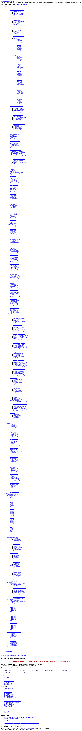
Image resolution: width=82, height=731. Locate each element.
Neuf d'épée (19, 65)
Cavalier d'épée (20, 67)
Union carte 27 (13, 192)
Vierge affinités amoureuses (18, 591)
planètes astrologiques (9, 690)
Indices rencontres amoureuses (11, 697)
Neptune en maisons (17, 575)
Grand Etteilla (12, 413)
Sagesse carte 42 (13, 209)
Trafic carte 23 (13, 188)
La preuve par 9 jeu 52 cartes (19, 367)
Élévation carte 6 (13, 170)
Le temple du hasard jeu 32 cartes (20, 364)
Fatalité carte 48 (13, 216)
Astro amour (9, 582)
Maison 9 (12, 520)
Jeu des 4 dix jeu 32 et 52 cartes (19, 349)
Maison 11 (12, 522)
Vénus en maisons (17, 569)
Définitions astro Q (13, 624)
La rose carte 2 (13, 425)
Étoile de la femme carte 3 (15, 168)
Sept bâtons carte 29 (14, 257)
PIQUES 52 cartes (13, 144)
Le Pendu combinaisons (18, 119)
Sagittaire (12, 505)
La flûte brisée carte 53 (14, 483)
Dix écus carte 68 (13, 299)
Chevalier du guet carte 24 (15, 251)
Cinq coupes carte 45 (14, 275)
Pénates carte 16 (13, 180)
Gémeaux (12, 498)
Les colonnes (16, 417)
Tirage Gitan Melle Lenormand (19, 407)
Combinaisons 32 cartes (15, 141)
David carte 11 (13, 236)
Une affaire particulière (17, 391)
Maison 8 (12, 519)
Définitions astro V (13, 629)
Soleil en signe (16, 554)
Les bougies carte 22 (14, 448)
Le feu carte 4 (13, 427)
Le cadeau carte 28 (14, 454)
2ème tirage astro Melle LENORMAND (20, 409)
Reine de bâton (20, 52)
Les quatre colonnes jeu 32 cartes (20, 352)
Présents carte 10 (13, 174)
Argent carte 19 (13, 183)
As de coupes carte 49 (14, 279)
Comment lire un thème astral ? (13, 494)
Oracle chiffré (16, 383)
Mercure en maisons (17, 568)
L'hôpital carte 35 (13, 462)
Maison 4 (12, 514)
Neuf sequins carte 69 (14, 300)
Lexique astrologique (8, 705)
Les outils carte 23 (13, 449)
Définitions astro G (13, 612)
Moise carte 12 (13, 238)
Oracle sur (15, 385)
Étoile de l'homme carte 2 (15, 165)
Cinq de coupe (19, 94)
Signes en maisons (14, 538)
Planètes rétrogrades (14, 603)
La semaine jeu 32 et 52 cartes (19, 329)
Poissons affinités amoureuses (19, 598)
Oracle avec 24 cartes (17, 392)
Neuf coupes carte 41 (14, 270)
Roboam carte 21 (13, 248)
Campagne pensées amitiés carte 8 (17, 172)
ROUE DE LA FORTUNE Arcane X (20, 21)
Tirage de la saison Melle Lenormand (20, 410)
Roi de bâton (19, 54)
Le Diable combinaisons (18, 122)
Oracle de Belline (13, 411)
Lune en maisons (16, 567)
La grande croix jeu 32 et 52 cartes (20, 317)
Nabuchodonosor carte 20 (15, 247)
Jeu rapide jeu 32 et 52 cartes (19, 348)
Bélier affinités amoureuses (18, 585)
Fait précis (15, 381)
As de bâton (19, 39)
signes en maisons (8, 692)
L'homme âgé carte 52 (14, 481)
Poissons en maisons (17, 551)
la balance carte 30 (14, 457)
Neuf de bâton (19, 48)
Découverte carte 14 (14, 178)
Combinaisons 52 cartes (15, 147)
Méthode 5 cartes (16, 384)
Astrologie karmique (11, 599)
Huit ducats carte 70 (14, 301)
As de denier (19, 73)
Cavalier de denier (20, 84)
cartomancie (18, 4)
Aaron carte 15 (13, 241)
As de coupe (19, 90)
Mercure (12, 528)
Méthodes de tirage (10, 313)
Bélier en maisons (16, 539)
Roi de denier (19, 87)
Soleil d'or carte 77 (13, 309)
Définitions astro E (13, 610)
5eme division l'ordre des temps (19, 162)
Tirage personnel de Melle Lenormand (20, 405)
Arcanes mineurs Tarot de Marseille (17, 37)
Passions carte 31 (13, 197)
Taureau (11, 497)
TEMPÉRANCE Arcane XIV (18, 25)
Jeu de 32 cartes (10, 135)
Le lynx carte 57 (13, 487)
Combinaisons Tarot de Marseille (16, 106)
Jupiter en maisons (17, 572)
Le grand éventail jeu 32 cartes (19, 363)
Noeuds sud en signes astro (10, 700)
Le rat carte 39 (13, 467)
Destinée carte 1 (13, 164)
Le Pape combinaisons (17, 111)
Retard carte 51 (13, 220)
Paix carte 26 (12, 191)
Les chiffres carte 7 (14, 431)
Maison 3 (12, 513)
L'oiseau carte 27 (13, 453)
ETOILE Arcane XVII (17, 30)
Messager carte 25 (14, 252)
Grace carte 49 (13, 217)
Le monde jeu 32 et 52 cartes (19, 321)
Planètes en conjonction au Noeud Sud (12, 701)
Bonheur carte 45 (13, 213)
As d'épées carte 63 (14, 294)
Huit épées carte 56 (14, 287)
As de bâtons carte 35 (14, 264)
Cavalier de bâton (20, 50)
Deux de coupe (20, 91)
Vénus (11, 529)
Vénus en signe (16, 557)
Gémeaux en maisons (17, 541)
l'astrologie (25, 4)
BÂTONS (15, 38)
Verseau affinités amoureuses (19, 597)
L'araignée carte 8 (13, 432)
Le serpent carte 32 (14, 459)
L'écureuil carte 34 (13, 461)
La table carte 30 (13, 196)
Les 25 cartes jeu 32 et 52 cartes (19, 320)
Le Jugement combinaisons (18, 129)
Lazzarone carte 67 (14, 297)
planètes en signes (8, 693)
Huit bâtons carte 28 (14, 256)
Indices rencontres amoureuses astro (17, 583)
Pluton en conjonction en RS (15, 647)
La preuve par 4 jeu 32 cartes (19, 369)
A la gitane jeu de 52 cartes (18, 371)
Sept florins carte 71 (14, 302)
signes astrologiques (8, 688)
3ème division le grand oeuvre (19, 159)
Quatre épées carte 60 (14, 292)
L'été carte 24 (13, 450)
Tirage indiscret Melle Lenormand (19, 406)
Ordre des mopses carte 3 (15, 227)
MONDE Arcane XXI (17, 34)
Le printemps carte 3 (14, 426)
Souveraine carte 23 (14, 250)
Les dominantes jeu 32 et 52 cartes (20, 347)
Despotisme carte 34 (14, 200)
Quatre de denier (20, 76)
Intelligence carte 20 (14, 185)
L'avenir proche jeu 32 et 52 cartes (20, 339)
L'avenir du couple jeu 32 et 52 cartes (20, 366)
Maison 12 (12, 523)
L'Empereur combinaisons (18, 110)
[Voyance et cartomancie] (13, 655)
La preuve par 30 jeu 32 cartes (19, 358)
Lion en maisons (16, 544)
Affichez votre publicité (14, 422)
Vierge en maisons (17, 545)
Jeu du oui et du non (17, 398)
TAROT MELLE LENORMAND (13, 148)
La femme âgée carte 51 (15, 480)
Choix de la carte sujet (14, 134)
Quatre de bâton (20, 42)
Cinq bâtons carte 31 (14, 259)
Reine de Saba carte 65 (14, 312)
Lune (11, 527)
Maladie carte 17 (13, 181)
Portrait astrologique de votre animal (14, 632)
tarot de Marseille (7, 677)
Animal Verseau (13, 644)
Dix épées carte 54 (14, 285)
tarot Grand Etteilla (8, 683)
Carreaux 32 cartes (14, 138)
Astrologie (6, 493)
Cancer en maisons (17, 542)
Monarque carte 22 (14, 249)
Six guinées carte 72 (14, 303)
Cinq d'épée (19, 60)
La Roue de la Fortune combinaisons (20, 117)
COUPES (15, 89)
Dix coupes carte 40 (14, 269)
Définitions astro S (13, 626)
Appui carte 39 (13, 206)
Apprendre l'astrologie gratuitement (11, 720)
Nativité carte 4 (13, 169)
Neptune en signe (16, 563)
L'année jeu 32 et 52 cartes (18, 330)
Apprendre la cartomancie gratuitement (12, 718)
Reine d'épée (19, 69)
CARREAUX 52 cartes (14, 145)
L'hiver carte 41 (13, 469)
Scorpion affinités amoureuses (19, 593)
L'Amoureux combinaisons (18, 112)
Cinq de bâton (19, 43)
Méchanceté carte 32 (14, 198)
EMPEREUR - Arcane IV (18, 14)
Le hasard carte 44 (14, 212)
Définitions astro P (13, 623)
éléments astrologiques (9, 696)
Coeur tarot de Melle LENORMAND (17, 153)
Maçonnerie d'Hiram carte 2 (15, 226)
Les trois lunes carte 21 (14, 446)
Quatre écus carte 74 (14, 305)
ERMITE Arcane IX (17, 20)
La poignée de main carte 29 (15, 455)
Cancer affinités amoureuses (19, 589)
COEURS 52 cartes (14, 146)
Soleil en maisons (16, 566)
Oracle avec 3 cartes (17, 379)
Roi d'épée (19, 71)
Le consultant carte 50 (14, 479)
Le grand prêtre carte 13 (15, 239)
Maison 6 (12, 516)
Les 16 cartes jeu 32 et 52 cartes (19, 328)
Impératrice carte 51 (14, 282)
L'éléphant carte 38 (14, 466)
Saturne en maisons (17, 573)
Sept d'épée (19, 63)
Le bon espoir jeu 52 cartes (18, 372)
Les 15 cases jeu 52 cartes (18, 353)
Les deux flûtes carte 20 (15, 445)
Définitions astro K (13, 617)
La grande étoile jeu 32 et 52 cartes (20, 365)
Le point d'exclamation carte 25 (16, 451)
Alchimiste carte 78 (14, 310)
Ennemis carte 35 (13, 201)
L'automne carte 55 (14, 485)
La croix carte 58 (13, 488)
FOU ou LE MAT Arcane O (18, 36)
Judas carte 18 (13, 244)
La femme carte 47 (14, 476)
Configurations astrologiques (12, 537)
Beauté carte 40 (13, 207)
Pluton (11, 536)
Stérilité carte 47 (13, 215)
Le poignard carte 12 (14, 436)
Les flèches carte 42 (14, 470)
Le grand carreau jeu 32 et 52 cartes (20, 346)
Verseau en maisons (17, 550)
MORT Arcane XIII (17, 24)
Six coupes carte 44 (14, 274)
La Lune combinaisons (17, 127)
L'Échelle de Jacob (17, 416)
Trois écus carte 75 (14, 306)
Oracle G (9, 423)
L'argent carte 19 (13, 444)
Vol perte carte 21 (13, 186)
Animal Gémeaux (13, 635)
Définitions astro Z (13, 630)
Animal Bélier (12, 633)
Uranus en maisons (17, 574)
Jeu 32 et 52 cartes (14, 314)
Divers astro (9, 577)
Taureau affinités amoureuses (19, 586)
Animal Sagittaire (13, 642)
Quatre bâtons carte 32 (14, 260)
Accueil (5, 6)
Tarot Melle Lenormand (14, 400)
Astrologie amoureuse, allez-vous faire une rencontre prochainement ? (19, 717)
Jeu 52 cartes (9, 142)
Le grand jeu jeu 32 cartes (18, 345)
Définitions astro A (13, 606)
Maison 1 (12, 511)
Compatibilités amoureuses (15, 584)
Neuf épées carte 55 (14, 286)
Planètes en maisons (14, 565)
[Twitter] (6, 712)
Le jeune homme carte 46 (15, 475)
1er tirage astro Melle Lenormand (19, 408)
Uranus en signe (16, 562)
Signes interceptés (13, 581)
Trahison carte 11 (13, 223)
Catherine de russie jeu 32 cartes (19, 374)
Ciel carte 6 (12, 231)
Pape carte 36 (13, 265)
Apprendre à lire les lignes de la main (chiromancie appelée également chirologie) (22, 723)
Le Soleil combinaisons (17, 128)
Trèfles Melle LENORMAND (15, 150)
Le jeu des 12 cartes (17, 390)
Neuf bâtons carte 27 (14, 255)
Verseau (11, 507)
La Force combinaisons (18, 118)
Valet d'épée (19, 68)
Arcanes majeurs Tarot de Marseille (17, 10)
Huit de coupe (19, 98)
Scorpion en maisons (17, 547)
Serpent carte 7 (13, 232)
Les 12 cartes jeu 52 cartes (18, 336)
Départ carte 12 (13, 176)
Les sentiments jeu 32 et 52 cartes (20, 331)
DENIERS (15, 72)
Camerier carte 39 (13, 268)
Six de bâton (19, 45)
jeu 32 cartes (6, 678)
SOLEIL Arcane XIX (17, 32)
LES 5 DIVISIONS (13, 154)
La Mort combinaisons (17, 120)
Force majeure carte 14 (14, 240)
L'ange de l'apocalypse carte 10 (16, 235)
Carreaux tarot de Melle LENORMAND (17, 152)
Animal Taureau (13, 634)
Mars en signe (16, 558)
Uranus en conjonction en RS (16, 650)
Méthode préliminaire (17, 415)
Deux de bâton (19, 40)
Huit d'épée (19, 64)
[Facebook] (6, 711)
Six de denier (19, 78)
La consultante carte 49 (14, 478)
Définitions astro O (13, 621)
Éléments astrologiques (14, 580)
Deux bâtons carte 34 (14, 262)
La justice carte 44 (13, 472)
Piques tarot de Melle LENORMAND (17, 151)
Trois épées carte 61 (14, 293)
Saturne (11, 532)
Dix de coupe (19, 100)
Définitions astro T (13, 627)
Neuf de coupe (19, 99)
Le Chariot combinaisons (18, 113)
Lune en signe (16, 555)
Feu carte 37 (12, 204)
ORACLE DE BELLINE (11, 163)
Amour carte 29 (13, 195)
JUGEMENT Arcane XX (18, 33)
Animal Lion (12, 637)
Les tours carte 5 (13, 428)
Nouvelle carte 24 (13, 189)
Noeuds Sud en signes (14, 600)
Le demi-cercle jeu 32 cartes (19, 341)
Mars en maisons (16, 571)
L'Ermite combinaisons (17, 116)
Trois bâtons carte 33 (14, 261)
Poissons (12, 509)
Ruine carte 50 (13, 218)
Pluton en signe (16, 564)
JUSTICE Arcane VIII (17, 19)
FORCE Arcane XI (17, 22)
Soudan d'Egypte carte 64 (15, 295)
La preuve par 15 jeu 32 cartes (19, 343)
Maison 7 (12, 518)
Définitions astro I (13, 615)
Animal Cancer (13, 636)
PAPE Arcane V (16, 15)
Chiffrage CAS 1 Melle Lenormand (20, 401)
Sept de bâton (19, 46)
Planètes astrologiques (11, 524)
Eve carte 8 (12, 233)
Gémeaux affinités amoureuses (19, 588)
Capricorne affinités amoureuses (19, 595)
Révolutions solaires (11, 646)
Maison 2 (12, 512)
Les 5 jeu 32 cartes (17, 357)
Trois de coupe (20, 92)
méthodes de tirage (8, 684)
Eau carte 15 (12, 179)
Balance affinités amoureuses (19, 592)
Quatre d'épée (19, 59)
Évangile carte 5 (13, 230)
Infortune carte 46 (13, 214)
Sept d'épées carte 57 (14, 288)
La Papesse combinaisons (18, 108)
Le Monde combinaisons (18, 130)
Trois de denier (20, 75)
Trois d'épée (19, 58)
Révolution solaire (8, 706)
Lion (11, 501)
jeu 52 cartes (6, 680)
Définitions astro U (13, 628)
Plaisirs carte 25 (13, 190)
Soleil (11, 525)
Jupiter (11, 531)
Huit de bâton (19, 47)
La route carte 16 (13, 441)
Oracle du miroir (16, 387)
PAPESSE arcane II (17, 12)
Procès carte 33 (13, 199)
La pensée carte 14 (14, 439)
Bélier (11, 496)
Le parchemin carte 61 (14, 492)
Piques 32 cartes (13, 139)
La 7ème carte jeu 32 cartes (18, 361)
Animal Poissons (13, 645)
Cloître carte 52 (13, 221)
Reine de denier (20, 86)
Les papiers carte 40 (14, 468)
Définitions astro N (13, 620)
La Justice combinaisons (18, 115)
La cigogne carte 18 (14, 443)
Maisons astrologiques (11, 510)
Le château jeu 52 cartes (18, 323)
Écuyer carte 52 (13, 283)
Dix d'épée (19, 66)
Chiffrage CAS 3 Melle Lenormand (20, 404)
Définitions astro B (13, 607)
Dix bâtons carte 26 (14, 253)
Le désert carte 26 (13, 452)
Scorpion (12, 504)
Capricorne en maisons (18, 549)
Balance (11, 503)
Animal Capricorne (13, 643)
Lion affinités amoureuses (18, 590)
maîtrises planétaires (8, 695)
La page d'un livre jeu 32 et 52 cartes (20, 335)
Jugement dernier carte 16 (15, 242)
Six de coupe (19, 95)
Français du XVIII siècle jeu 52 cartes (20, 375)
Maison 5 (12, 515)
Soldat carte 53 (13, 284)
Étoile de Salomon (16, 388)
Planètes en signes (14, 553)
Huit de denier (19, 81)
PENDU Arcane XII (17, 23)
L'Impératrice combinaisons (18, 109)
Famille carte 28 (13, 194)
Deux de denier (20, 74)
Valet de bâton (19, 51)
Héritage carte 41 (13, 208)
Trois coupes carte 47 (14, 277)
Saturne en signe (16, 560)
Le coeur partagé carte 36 (15, 463)
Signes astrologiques (11, 495)
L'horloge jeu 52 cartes (17, 325)
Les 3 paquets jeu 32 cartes (18, 356)
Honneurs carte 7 (13, 171)
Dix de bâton (19, 49)
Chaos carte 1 (13, 225)
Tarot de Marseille (13, 378)
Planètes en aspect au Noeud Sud (11, 702)
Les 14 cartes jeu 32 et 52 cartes (19, 332)
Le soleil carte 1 (13, 424)
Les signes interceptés (9, 704)
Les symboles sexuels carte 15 (16, 440)
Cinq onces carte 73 (14, 304)
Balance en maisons (17, 546)
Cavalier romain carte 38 (15, 267)
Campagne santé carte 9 (15, 173)
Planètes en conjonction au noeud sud (17, 601)
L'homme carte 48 (13, 477)
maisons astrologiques (9, 689)
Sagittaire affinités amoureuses (19, 594)
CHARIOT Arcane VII (17, 17)
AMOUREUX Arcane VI (18, 16)
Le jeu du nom (16, 393)
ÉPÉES (14, 55)
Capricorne (12, 506)
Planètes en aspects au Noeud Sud (17, 602)
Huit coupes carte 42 (14, 271)
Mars (11, 530)
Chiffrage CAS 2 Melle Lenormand (20, 402)
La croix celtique (16, 389)
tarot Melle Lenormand (9, 681)
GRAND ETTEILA (10, 224)
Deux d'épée (19, 57)
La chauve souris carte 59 (15, 489)
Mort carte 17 (12, 243)
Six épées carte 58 (14, 290)
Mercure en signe (16, 556)
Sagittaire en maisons (17, 548)
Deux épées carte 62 (14, 311)
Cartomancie (6, 7)
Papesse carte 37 (13, 266)
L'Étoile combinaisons (17, 126)
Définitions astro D (13, 609)
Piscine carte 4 (13, 229)
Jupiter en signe (16, 559)
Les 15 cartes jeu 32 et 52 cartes (19, 319)
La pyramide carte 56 (14, 486)
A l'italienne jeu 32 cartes (18, 373)
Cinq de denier (19, 77)
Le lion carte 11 (13, 435)
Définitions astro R (13, 625)
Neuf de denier (19, 82)
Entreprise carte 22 (14, 187)
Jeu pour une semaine (17, 399)
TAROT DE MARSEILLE (11, 8)
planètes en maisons (8, 694)
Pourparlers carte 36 (14, 203)
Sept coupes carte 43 (14, 273)
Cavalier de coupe (20, 101)
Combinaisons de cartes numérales (17, 133)
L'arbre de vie (16, 397)
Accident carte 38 (13, 205)
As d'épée (18, 56)
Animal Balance (13, 639)
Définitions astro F (13, 611)
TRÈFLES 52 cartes (14, 143)
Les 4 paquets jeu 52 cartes (18, 322)
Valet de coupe (19, 102)
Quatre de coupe (20, 93)
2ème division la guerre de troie (19, 157)
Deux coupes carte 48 (14, 278)
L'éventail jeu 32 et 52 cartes (19, 334)
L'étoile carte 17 (13, 442)
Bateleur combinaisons (17, 107)
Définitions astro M (13, 619)
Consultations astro (8, 651)
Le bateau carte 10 (14, 434)
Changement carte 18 (14, 182)
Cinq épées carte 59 (14, 291)
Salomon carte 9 (13, 234)
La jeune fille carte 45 (14, 474)
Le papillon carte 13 (14, 437)
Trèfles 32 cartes (13, 136)
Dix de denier (19, 83)
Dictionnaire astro (10, 604)
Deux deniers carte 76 (14, 308)
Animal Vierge (13, 638)
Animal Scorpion (13, 641)
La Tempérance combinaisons (19, 121)
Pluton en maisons (17, 576)
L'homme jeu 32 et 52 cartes (18, 327)
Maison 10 (12, 521)
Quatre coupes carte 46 (15, 276)
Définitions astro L (13, 618)
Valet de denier (19, 85)
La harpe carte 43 (13, 471)
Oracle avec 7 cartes (17, 380)
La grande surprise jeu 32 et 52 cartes (20, 355)
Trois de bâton (19, 41)
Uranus (11, 533)
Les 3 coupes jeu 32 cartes (18, 360)
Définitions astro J (13, 616)
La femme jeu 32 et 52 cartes (19, 326)
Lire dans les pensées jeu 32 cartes (20, 362)
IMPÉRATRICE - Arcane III (18, 13)
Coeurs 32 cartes (13, 137)
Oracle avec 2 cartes (17, 382)
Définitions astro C (13, 608)
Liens (8, 418)
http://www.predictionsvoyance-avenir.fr (27, 728)
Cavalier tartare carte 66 (15, 296)
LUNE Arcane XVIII (17, 31)
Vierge (11, 502)
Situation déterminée (17, 396)
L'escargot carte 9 (13, 433)
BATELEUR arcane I (17, 11)
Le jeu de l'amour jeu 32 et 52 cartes (20, 370)
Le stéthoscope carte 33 (15, 460)
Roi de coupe (19, 104)
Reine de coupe (20, 103)
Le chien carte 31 (13, 458)
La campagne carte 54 (14, 484)
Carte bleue (12, 222)
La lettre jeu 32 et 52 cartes (18, 354)
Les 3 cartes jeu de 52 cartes (19, 376)
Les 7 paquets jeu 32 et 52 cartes (19, 318)
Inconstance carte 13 (14, 177)
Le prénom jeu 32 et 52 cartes (19, 340)
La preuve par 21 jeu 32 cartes (19, 344)
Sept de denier (19, 80)
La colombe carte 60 (14, 490)
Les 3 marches (16, 414)
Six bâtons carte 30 (14, 258)
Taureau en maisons (17, 540)
